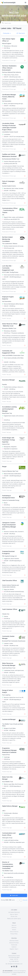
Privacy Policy (14, 933)
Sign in (16, 914)
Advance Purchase (14, 942)
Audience (14, 947)
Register (12, 949)
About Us (14, 925)
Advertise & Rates (14, 940)
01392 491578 (15, 961)
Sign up (12, 914)
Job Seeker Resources (14, 912)
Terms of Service (14, 931)
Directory (14, 927)
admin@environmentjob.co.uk (15, 963)
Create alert (14, 895)
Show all (25, 900)
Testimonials (14, 944)
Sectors (14, 929)
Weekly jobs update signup (14, 918)
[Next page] (21, 900)
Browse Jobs (14, 916)
